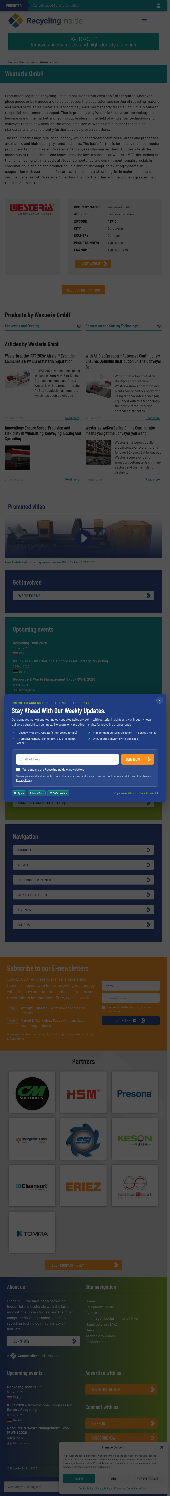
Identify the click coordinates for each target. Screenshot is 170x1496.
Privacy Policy (24, 780)
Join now (132, 759)
